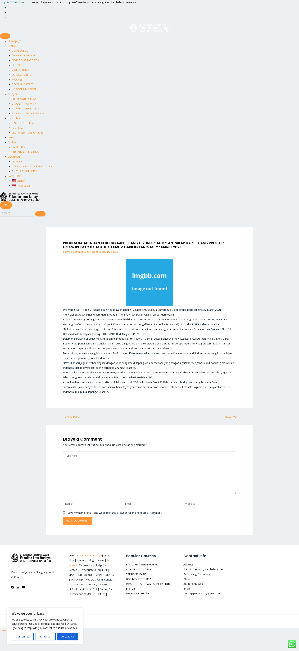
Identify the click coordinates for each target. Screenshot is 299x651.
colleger (12, 94)
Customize (22, 636)
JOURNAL (17, 127)
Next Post (233, 416)
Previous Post (68, 416)
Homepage (14, 41)
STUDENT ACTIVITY (24, 103)
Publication (14, 118)
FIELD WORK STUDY (24, 98)
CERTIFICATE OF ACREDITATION (32, 166)
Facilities (13, 142)
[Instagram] (9, 12)
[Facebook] (12, 587)
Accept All (67, 636)
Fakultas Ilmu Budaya (89, 555)
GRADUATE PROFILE (24, 55)
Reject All (45, 636)
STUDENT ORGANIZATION (28, 113)
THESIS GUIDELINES (24, 171)
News (11, 137)
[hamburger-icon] (5, 36)
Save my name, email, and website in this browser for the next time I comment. (115, 512)
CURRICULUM (20, 50)
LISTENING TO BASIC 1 (140, 569)
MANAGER (18, 79)
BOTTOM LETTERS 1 (139, 579)
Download (14, 156)
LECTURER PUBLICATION (27, 132)
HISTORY (17, 65)
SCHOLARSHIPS (21, 74)
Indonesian (23, 185)
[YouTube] (23, 587)
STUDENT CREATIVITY (25, 108)
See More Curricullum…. (139, 593)
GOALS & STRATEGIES (25, 60)
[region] (45, 626)
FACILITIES (18, 147)
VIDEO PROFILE (21, 70)
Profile (12, 45)
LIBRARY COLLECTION (25, 151)
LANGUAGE (14, 176)
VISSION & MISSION (24, 89)
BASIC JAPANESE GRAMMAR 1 (144, 564)
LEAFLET (17, 161)
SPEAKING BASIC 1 (137, 574)
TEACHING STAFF (22, 84)
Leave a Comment (74, 251)
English (21, 180)
